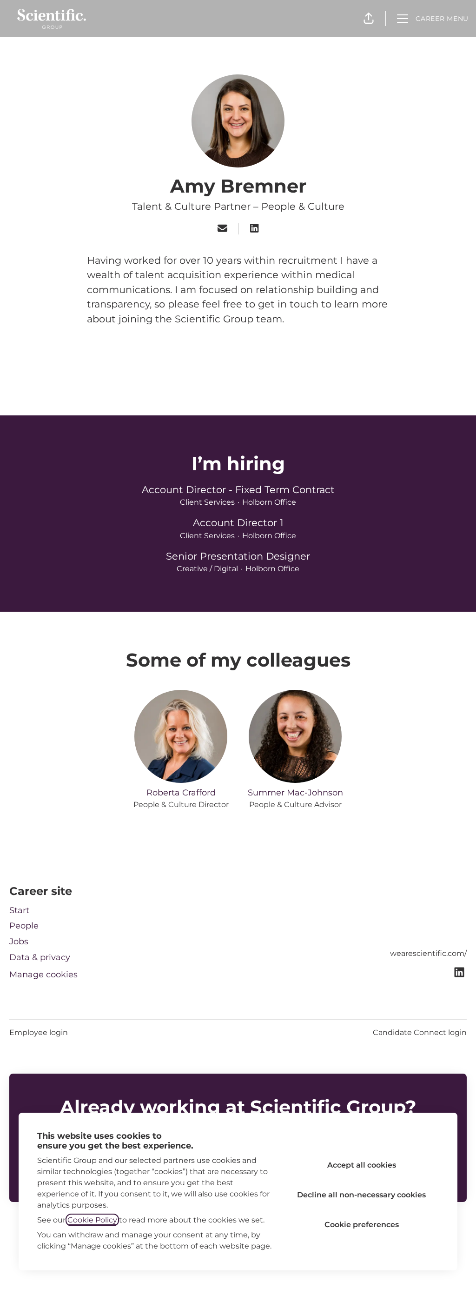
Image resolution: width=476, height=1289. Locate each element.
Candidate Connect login (420, 1032)
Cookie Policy (92, 1220)
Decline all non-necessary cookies (361, 1194)
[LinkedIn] (254, 229)
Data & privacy (39, 957)
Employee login (38, 1032)
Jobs (18, 941)
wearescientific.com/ (428, 953)
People (24, 926)
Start (19, 910)
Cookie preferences (361, 1224)
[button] (369, 19)
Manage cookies (43, 974)
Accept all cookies (361, 1165)
